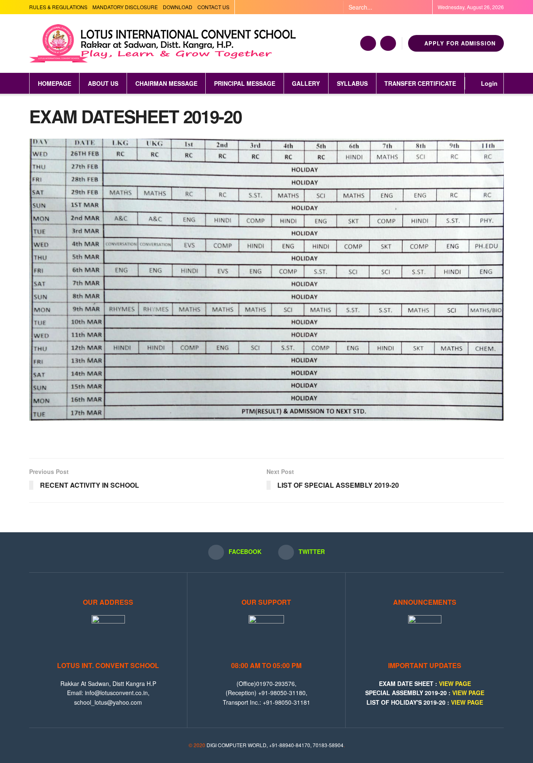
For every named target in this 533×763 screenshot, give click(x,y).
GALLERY (306, 83)
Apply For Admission (459, 43)
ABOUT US (103, 83)
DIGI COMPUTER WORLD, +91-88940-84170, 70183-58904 (275, 744)
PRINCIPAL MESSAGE (244, 83)
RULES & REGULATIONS (58, 6)
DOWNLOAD (177, 6)
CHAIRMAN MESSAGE (166, 83)
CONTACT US (213, 6)
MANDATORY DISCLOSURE (125, 6)
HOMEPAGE (54, 83)
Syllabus (352, 83)
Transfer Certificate (420, 83)
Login (488, 83)
